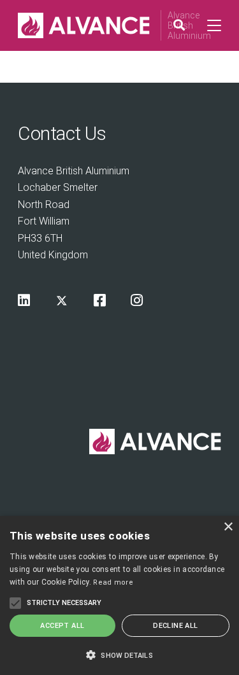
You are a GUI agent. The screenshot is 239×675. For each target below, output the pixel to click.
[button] (119, 654)
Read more (113, 582)
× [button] (228, 527)
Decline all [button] (175, 626)
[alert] (119, 595)
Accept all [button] (62, 626)
